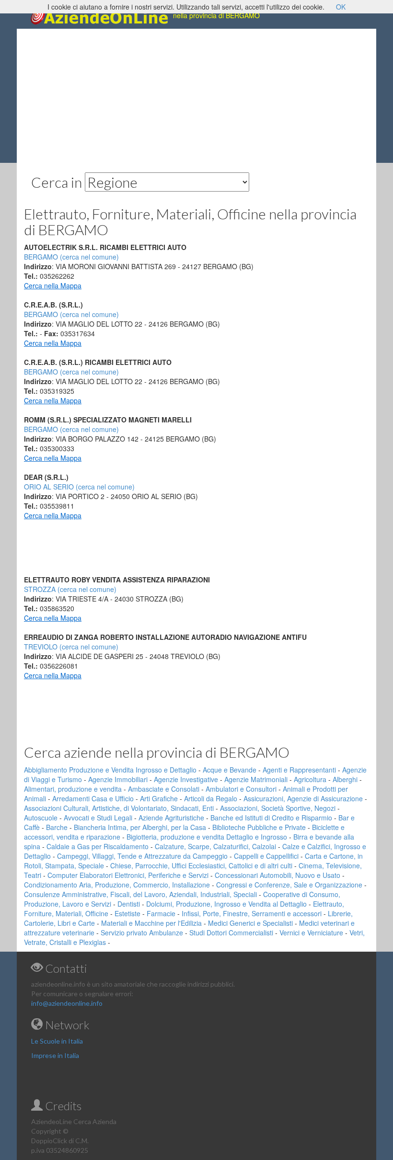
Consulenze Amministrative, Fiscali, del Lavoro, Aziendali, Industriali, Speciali (140, 894)
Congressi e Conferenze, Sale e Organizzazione (289, 884)
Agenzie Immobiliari (118, 779)
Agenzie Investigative (186, 779)
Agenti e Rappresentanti (299, 769)
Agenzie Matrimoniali (256, 779)
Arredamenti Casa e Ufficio (93, 798)
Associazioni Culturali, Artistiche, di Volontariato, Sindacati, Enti (119, 808)
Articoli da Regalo (210, 798)
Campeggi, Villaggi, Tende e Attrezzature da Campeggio (142, 856)
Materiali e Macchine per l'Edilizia (151, 923)
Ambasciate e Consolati (163, 789)
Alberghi (345, 779)
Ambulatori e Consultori (241, 789)
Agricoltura (310, 779)
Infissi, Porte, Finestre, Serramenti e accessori (252, 913)
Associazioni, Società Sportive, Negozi (277, 808)
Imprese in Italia (55, 1055)
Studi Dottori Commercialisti (231, 932)
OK (341, 6)
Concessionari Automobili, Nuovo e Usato (277, 875)
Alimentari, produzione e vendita (73, 789)
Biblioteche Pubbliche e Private (259, 827)
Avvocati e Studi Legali (98, 817)
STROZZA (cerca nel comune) (70, 589)
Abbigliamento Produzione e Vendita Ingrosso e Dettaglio (110, 769)
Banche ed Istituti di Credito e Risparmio (271, 817)
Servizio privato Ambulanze (142, 932)
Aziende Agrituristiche (171, 817)
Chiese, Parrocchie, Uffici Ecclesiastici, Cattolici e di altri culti (201, 865)
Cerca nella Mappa (52, 285)
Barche (57, 827)
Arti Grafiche (159, 798)
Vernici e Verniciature (311, 932)
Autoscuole (41, 817)
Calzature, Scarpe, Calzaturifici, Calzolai (215, 846)
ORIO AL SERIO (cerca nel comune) (79, 486)
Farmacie (161, 913)
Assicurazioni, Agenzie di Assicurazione (303, 798)
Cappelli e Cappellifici (266, 856)
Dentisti (128, 904)
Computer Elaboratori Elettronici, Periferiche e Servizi (127, 875)
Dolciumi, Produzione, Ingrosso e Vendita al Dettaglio (226, 904)
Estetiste (127, 913)
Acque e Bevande (229, 769)
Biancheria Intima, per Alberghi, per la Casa (140, 827)
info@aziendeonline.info (67, 1003)
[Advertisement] (196, 96)
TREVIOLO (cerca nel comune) (71, 646)
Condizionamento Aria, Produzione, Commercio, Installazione (117, 884)
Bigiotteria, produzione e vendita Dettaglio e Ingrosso (207, 837)
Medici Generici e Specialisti (250, 923)
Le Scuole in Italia (57, 1041)
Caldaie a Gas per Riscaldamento (97, 846)
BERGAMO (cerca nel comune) (71, 314)
